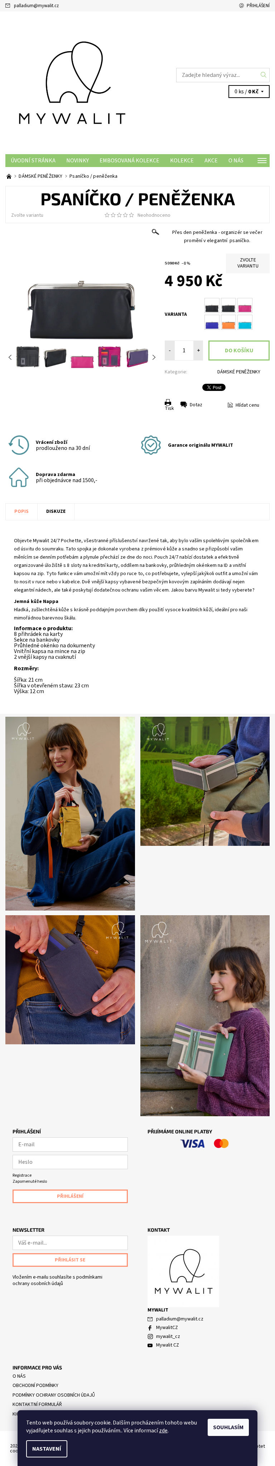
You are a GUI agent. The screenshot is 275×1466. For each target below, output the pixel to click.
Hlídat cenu (247, 405)
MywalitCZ (167, 1327)
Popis (21, 511)
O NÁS (235, 161)
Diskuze (56, 511)
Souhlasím (228, 1427)
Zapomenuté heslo (30, 1181)
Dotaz (196, 404)
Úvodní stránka (33, 161)
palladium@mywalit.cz (36, 6)
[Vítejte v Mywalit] (9, 176)
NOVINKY (77, 161)
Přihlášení (258, 6)
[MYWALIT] (71, 83)
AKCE (211, 161)
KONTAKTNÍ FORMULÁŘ (37, 1404)
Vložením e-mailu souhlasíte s (57, 1280)
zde (163, 1431)
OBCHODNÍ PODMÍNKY (35, 1385)
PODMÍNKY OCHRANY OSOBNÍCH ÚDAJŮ (54, 1395)
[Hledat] (264, 75)
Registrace (22, 1175)
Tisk (169, 408)
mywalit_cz (168, 1336)
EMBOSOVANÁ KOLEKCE (129, 161)
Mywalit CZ (167, 1345)
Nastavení (46, 1449)
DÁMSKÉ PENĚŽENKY (238, 372)
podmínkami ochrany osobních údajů (57, 1280)
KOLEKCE (182, 161)
